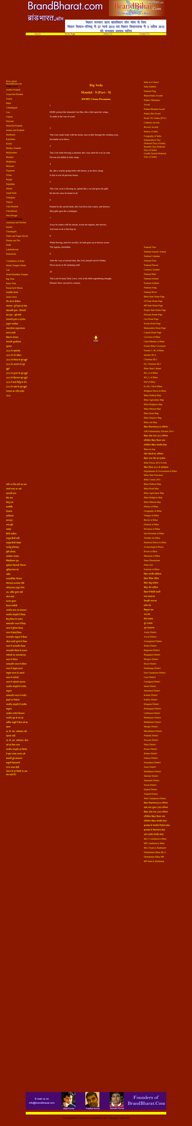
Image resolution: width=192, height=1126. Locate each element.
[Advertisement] (90, 60)
